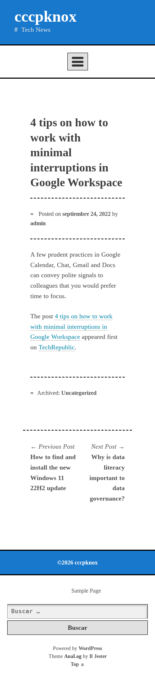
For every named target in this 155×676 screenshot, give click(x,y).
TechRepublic (57, 347)
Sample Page (86, 591)
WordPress (90, 648)
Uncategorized (79, 393)
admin (38, 223)
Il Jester (98, 656)
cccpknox (45, 16)
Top (78, 664)
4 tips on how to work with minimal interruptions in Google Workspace (71, 327)
